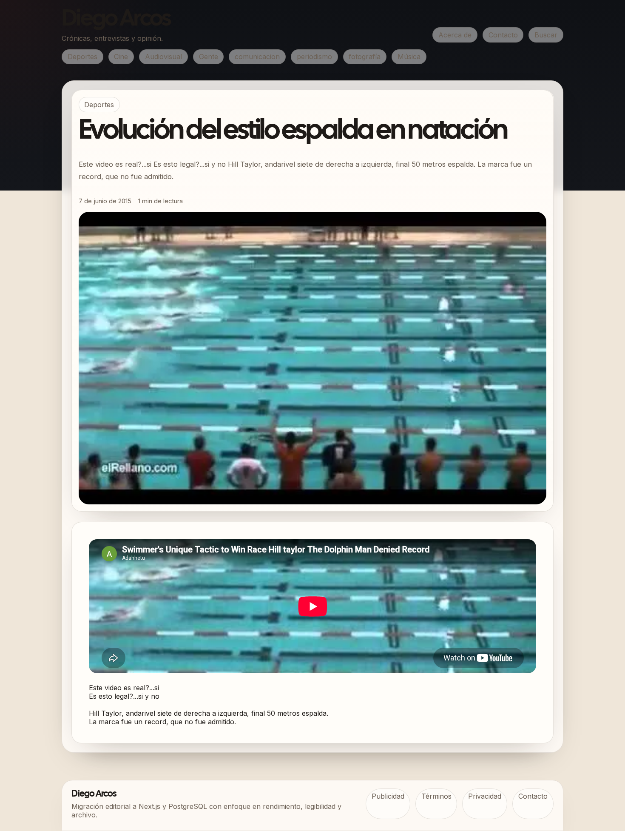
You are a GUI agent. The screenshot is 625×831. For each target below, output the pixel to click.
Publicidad (388, 796)
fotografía (365, 56)
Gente (208, 56)
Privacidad (484, 796)
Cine (121, 56)
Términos (436, 796)
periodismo (314, 56)
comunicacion (257, 56)
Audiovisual (163, 56)
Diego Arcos (116, 19)
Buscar (545, 35)
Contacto (503, 35)
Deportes (82, 56)
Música (409, 56)
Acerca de (455, 35)
